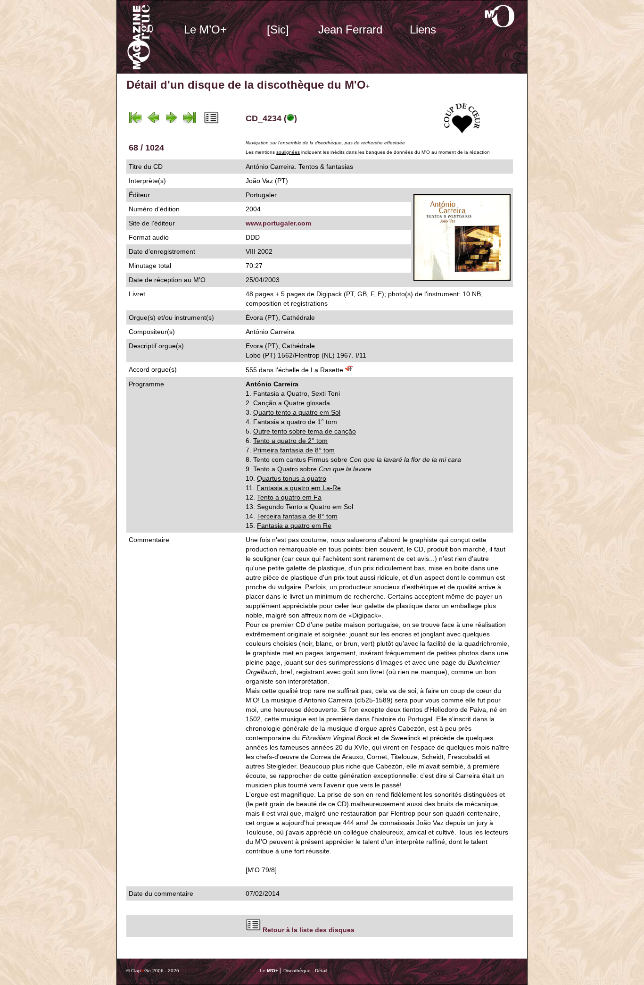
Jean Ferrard (350, 29)
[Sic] (278, 29)
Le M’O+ (205, 29)
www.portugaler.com (278, 223)
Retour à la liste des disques (309, 930)
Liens (423, 29)
